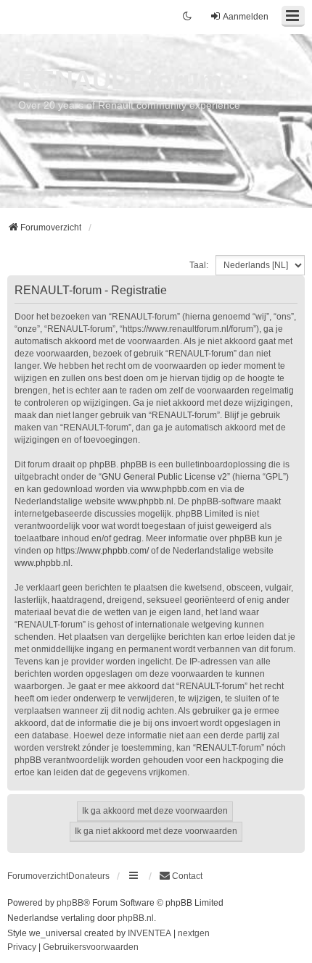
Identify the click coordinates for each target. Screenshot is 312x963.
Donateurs (89, 876)
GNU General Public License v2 (164, 477)
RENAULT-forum (120, 80)
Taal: (198, 265)
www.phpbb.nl (145, 501)
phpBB (70, 903)
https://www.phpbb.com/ (102, 551)
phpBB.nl (136, 918)
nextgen (194, 933)
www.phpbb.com (173, 489)
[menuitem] (180, 876)
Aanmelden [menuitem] (245, 17)
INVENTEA (149, 933)
